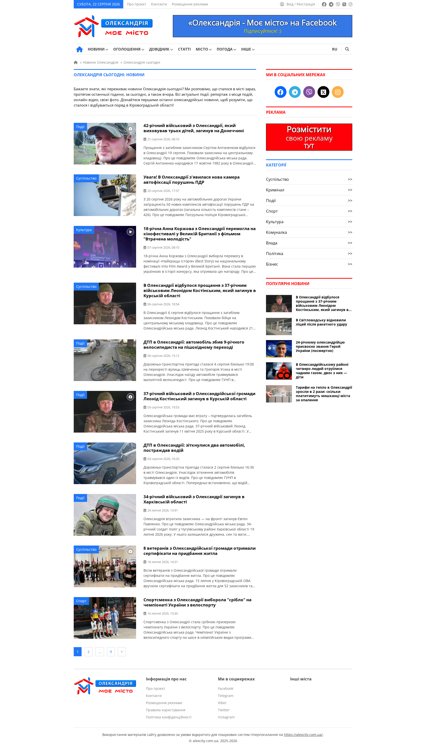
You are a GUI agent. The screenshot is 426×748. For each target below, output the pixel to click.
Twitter (224, 710)
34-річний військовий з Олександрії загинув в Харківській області (194, 499)
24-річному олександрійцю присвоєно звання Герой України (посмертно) (320, 346)
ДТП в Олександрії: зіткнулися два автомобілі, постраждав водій (194, 447)
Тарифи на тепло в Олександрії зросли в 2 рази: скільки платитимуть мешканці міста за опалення (324, 393)
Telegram (225, 695)
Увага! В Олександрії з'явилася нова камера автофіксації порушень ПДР (191, 179)
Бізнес (309, 264)
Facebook (225, 688)
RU (334, 49)
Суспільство (86, 178)
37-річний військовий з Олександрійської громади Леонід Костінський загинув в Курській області (199, 396)
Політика (309, 253)
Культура (84, 229)
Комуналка (309, 232)
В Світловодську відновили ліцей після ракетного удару (321, 322)
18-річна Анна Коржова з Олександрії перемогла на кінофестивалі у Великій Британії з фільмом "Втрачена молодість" (199, 234)
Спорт (81, 601)
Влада (309, 243)
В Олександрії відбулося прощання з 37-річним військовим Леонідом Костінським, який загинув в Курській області (199, 290)
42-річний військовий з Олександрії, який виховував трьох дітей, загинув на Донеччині (193, 128)
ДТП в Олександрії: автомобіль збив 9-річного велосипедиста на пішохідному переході (193, 344)
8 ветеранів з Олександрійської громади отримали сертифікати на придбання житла (199, 550)
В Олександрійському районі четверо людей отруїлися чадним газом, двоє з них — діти (322, 370)
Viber (222, 702)
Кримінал (309, 190)
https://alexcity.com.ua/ (303, 734)
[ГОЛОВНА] (79, 49)
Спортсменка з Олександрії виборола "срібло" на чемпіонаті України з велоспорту (197, 602)
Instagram (226, 717)
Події (80, 126)
